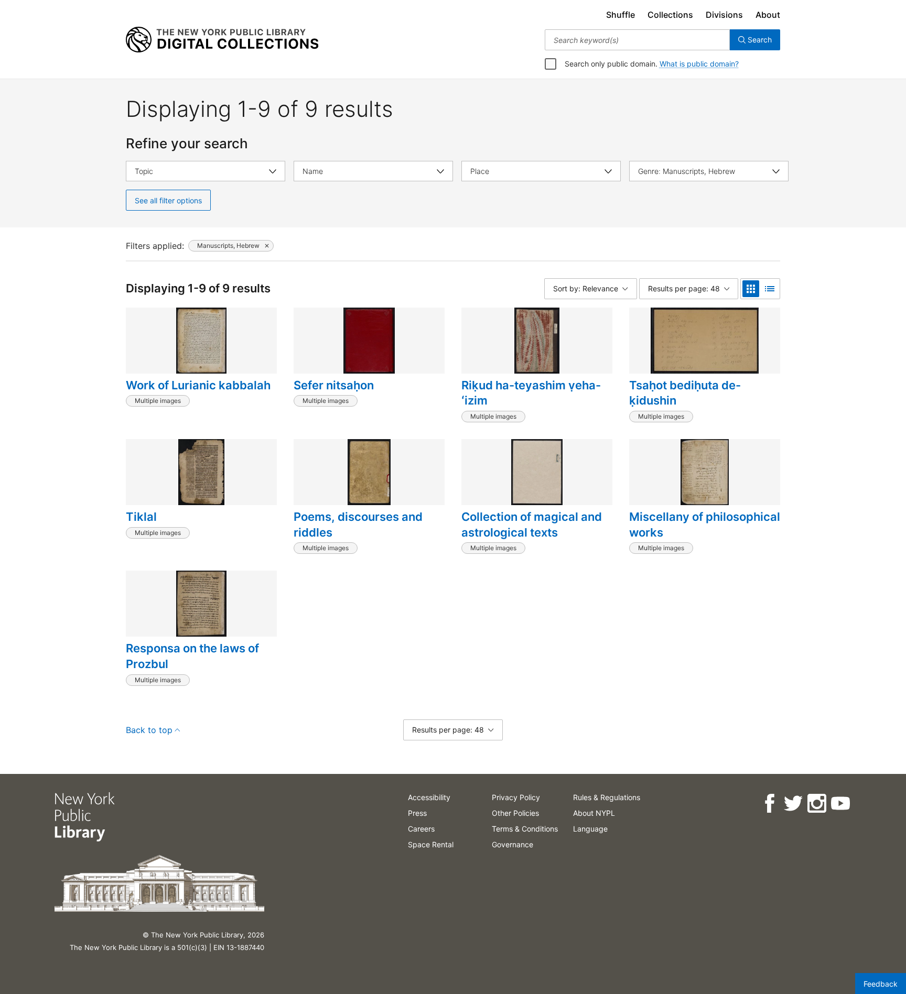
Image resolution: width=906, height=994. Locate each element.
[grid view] (750, 288)
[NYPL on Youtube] (840, 803)
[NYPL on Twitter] (793, 803)
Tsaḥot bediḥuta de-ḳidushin (685, 393)
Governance (512, 844)
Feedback (881, 983)
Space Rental (431, 844)
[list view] (769, 288)
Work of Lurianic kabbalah (198, 385)
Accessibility (429, 797)
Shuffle (620, 14)
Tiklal (141, 516)
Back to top (149, 730)
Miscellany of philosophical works (704, 524)
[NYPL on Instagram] (816, 803)
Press (417, 813)
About (768, 14)
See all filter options (168, 200)
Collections (670, 14)
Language (590, 828)
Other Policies (515, 813)
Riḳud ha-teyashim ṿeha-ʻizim (531, 393)
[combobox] (637, 39)
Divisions (724, 14)
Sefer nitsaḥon (334, 385)
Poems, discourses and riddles (358, 524)
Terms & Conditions (525, 828)
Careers (421, 828)
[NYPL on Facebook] (769, 803)
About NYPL (594, 813)
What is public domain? (699, 63)
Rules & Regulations (606, 797)
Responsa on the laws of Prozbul (192, 656)
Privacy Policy (516, 797)
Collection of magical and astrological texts (531, 524)
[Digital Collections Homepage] (222, 40)
